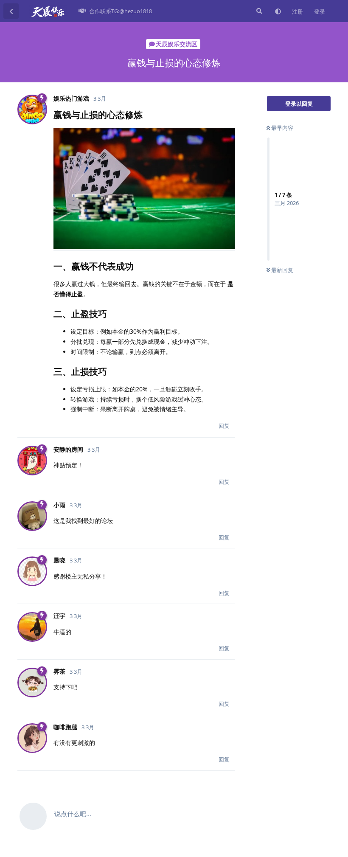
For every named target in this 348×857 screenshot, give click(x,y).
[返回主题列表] (11, 11)
